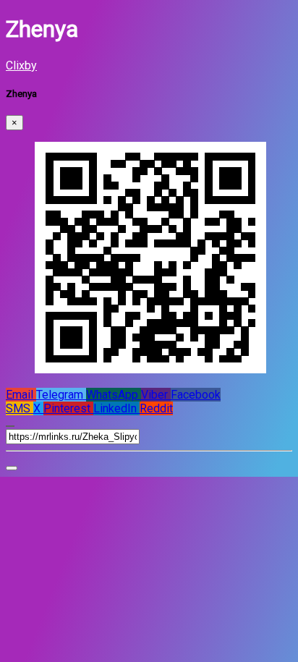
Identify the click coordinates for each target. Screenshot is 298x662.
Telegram (61, 395)
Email (21, 395)
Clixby (21, 65)
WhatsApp (113, 395)
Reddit (156, 408)
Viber (156, 395)
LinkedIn (116, 408)
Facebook (196, 395)
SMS (19, 408)
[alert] (11, 468)
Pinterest (68, 408)
